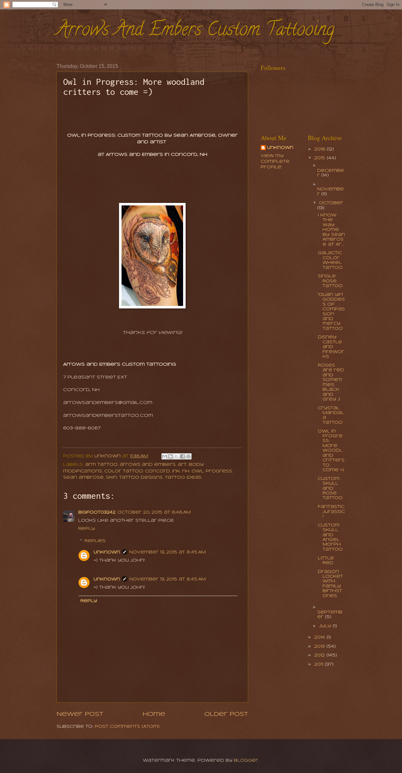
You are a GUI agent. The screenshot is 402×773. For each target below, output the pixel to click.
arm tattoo (101, 465)
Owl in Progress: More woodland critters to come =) (331, 450)
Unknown (107, 552)
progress (219, 471)
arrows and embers (148, 465)
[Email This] (164, 456)
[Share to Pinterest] (188, 456)
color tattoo (123, 471)
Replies (95, 541)
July (326, 626)
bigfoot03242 (97, 512)
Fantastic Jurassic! (331, 512)
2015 (320, 158)
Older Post (226, 714)
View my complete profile (275, 161)
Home (154, 714)
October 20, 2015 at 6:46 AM (154, 512)
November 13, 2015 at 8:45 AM (167, 552)
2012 (320, 655)
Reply (86, 529)
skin (111, 478)
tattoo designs (141, 478)
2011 (319, 664)
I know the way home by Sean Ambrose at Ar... (331, 230)
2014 (320, 637)
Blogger (246, 761)
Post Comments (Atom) (127, 727)
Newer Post (80, 714)
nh (185, 471)
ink (176, 471)
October (331, 203)
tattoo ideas (183, 478)
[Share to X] (176, 456)
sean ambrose (83, 478)
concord (157, 471)
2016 (320, 149)
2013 (320, 647)
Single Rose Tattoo (330, 281)
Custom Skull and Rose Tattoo (330, 488)
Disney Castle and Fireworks (331, 347)
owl (198, 471)
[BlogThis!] (170, 456)
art (182, 465)
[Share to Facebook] (182, 456)
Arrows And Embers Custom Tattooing (195, 31)
